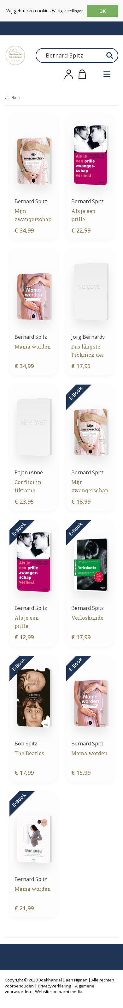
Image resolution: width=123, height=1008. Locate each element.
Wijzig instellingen (68, 11)
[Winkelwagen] (82, 73)
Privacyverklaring (54, 986)
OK (102, 11)
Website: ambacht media (58, 991)
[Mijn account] (68, 73)
